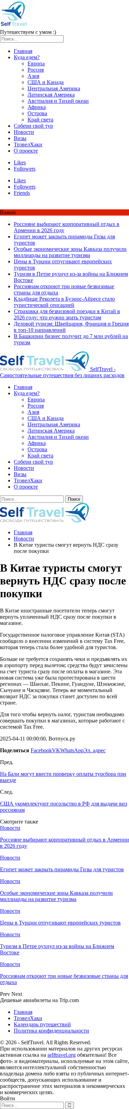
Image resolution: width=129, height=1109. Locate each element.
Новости (24, 132)
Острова (37, 113)
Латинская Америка (51, 95)
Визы (20, 138)
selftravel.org (61, 1055)
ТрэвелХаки (28, 144)
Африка (37, 107)
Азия (33, 76)
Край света (40, 119)
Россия (36, 70)
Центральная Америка (54, 88)
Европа (36, 63)
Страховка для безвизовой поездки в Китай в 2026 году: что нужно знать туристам (67, 314)
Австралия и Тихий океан (58, 101)
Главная (23, 51)
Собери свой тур (33, 126)
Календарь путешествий (42, 1024)
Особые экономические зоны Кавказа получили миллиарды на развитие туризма (70, 252)
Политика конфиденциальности (51, 1031)
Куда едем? (27, 57)
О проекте (26, 151)
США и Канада (46, 82)
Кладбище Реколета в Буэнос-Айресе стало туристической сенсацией (64, 302)
